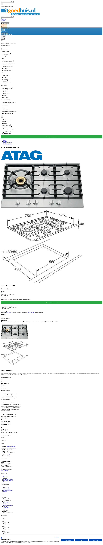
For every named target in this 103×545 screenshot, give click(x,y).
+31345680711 (6, 507)
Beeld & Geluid (4, 33)
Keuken (3, 30)
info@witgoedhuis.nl (8, 505)
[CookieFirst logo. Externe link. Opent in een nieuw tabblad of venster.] (1, 538)
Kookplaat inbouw (7, 142)
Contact (5, 491)
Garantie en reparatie (8, 480)
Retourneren (6, 481)
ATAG (8, 454)
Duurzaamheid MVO (8, 490)
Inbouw (3, 29)
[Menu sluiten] (2, 4)
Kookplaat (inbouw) (7, 144)
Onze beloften (6, 489)
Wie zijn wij (6, 487)
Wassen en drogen (5, 28)
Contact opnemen (4, 470)
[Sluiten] (2, 40)
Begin (4, 140)
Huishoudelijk (4, 31)
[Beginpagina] (20, 14)
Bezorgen (5, 476)
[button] (51, 380)
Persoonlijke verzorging (6, 34)
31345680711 (31, 312)
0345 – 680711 (9, 312)
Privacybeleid (57, 536)
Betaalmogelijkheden (8, 479)
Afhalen (5, 478)
